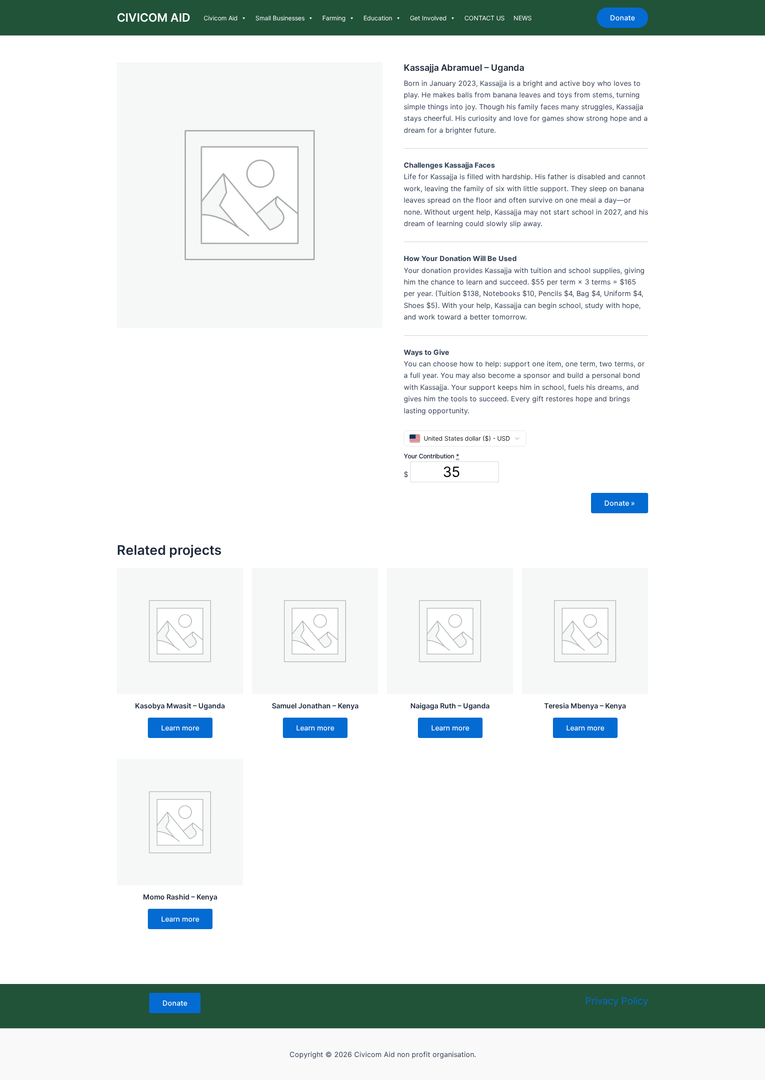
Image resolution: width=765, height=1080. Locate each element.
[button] (622, 18)
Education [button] (377, 18)
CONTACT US (484, 18)
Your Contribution (431, 456)
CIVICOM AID (153, 17)
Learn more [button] (180, 727)
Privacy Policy (616, 1001)
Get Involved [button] (428, 18)
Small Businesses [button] (280, 18)
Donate (619, 503)
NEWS (523, 18)
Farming (334, 18)
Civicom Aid (221, 18)
